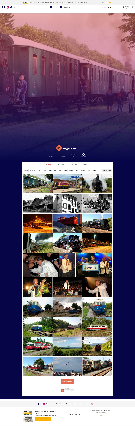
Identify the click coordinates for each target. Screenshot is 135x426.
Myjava (26, 171)
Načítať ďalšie (67, 381)
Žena (60, 2)
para (55, 171)
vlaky (50, 171)
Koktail (52, 2)
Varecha (64, 2)
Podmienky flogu (59, 404)
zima (77, 171)
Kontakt (81, 404)
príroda (44, 171)
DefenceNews (83, 2)
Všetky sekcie (105, 2)
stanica (94, 171)
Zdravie (56, 2)
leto (60, 171)
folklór (65, 171)
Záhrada (69, 2)
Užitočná (73, 2)
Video (78, 2)
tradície (71, 171)
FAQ (74, 404)
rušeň (39, 171)
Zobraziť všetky (107, 170)
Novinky (68, 404)
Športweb (44, 2)
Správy (39, 2)
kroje (89, 171)
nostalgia (32, 171)
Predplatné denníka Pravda (43, 419)
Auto (48, 2)
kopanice (83, 171)
